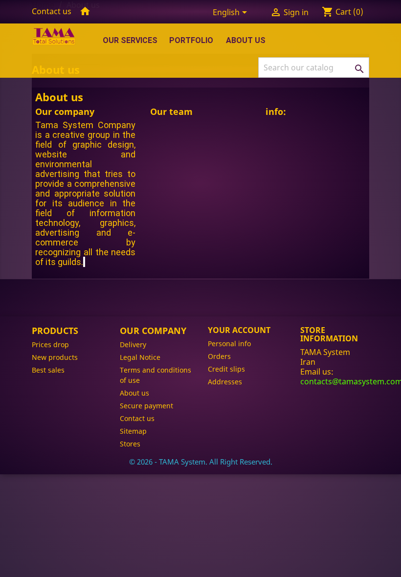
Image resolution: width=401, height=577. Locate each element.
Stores (130, 443)
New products (55, 357)
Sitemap (133, 431)
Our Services (130, 40)
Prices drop (50, 344)
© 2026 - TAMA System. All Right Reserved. (200, 461)
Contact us (51, 11)
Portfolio (191, 40)
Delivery (133, 344)
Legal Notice (140, 357)
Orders (219, 356)
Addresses (225, 381)
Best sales (48, 370)
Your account (239, 330)
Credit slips (226, 369)
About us (246, 40)
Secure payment (146, 405)
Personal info (229, 343)
